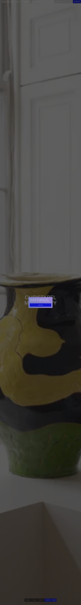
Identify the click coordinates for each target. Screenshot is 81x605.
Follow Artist (40, 305)
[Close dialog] (51, 298)
